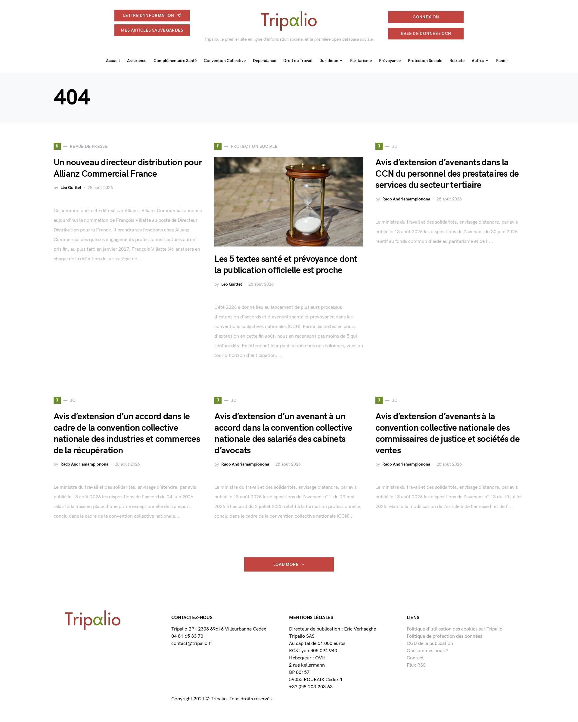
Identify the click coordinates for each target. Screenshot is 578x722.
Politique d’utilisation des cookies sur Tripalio (454, 629)
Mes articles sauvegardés (152, 30)
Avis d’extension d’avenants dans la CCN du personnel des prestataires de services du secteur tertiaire (447, 174)
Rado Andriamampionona (406, 199)
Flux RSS (416, 665)
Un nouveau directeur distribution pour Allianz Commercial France (128, 168)
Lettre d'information (148, 15)
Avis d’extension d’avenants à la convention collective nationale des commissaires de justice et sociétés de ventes (447, 433)
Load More (286, 564)
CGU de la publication (430, 643)
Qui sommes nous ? (427, 651)
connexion (426, 17)
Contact (415, 658)
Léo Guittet (71, 187)
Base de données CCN (426, 33)
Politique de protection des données (444, 636)
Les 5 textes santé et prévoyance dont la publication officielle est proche (285, 265)
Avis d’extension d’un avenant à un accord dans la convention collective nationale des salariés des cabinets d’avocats (283, 433)
